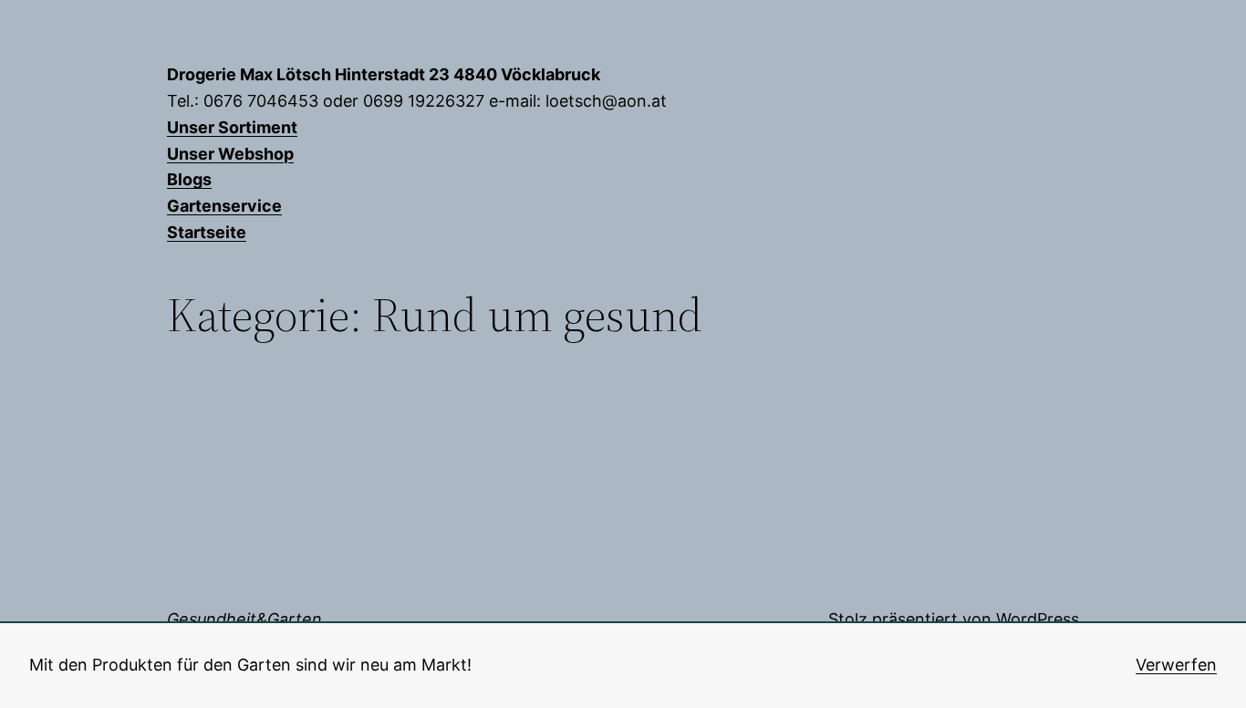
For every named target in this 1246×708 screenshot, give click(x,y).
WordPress (1037, 619)
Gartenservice (224, 205)
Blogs (189, 179)
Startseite (206, 232)
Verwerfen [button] (1176, 664)
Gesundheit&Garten (244, 619)
